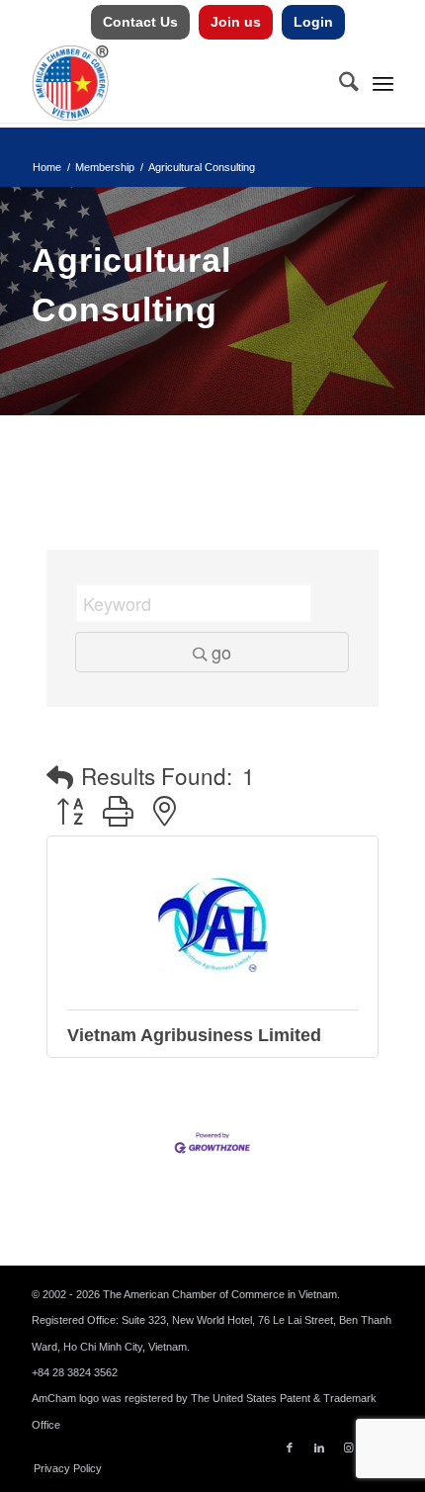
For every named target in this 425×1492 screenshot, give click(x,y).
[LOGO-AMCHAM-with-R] (176, 83)
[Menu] (383, 83)
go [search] (221, 651)
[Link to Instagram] (349, 1447)
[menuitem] (141, 22)
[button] (59, 776)
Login (313, 22)
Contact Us (140, 22)
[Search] (339, 83)
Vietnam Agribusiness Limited (194, 1035)
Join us (236, 22)
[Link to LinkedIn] (319, 1447)
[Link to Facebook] (289, 1447)
